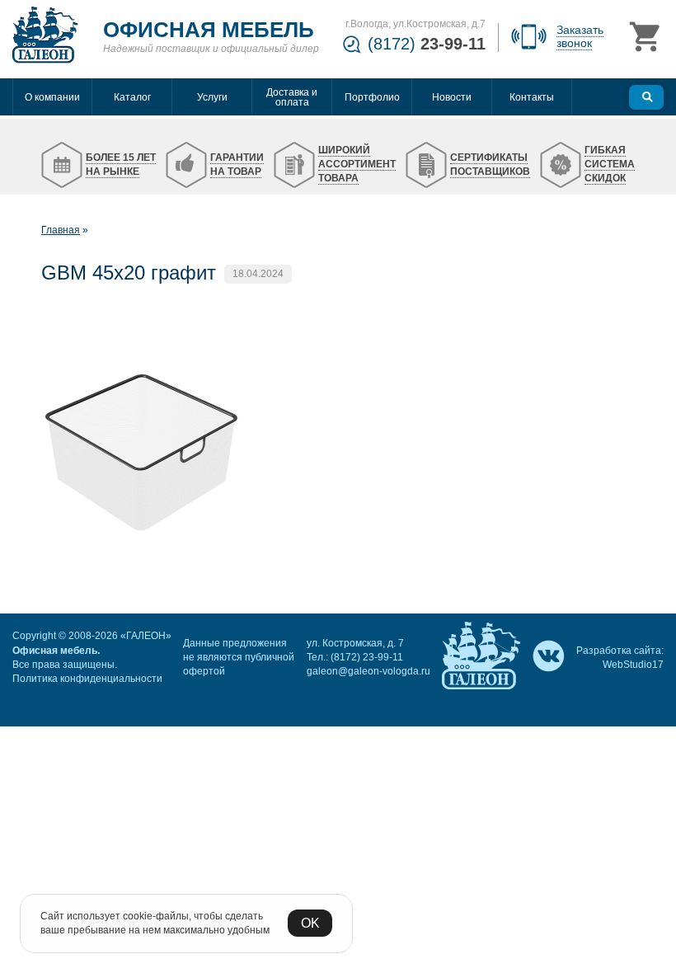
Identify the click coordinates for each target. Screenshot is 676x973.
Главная (60, 230)
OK (310, 923)
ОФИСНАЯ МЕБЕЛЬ (208, 29)
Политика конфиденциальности (87, 678)
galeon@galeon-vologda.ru (368, 671)
